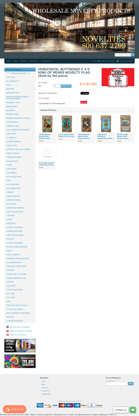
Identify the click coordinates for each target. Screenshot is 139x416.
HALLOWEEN (12, 173)
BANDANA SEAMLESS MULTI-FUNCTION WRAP (18, 98)
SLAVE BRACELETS (14, 263)
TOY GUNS (11, 297)
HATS (9, 181)
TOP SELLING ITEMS (14, 290)
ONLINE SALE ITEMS (15, 231)
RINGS (9, 251)
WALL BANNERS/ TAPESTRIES (18, 313)
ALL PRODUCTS (13, 81)
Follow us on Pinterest (18, 335)
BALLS (9, 85)
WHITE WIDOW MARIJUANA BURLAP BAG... (84, 137)
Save (84, 102)
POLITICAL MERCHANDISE (17, 247)
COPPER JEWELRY (14, 142)
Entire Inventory (12, 161)
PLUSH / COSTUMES (15, 243)
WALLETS (10, 317)
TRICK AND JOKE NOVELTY (17, 305)
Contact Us (34, 61)
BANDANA (11, 89)
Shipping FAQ (46, 61)
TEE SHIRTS (11, 286)
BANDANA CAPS (13, 93)
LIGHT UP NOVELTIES (15, 212)
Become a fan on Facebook (20, 327)
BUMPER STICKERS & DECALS (19, 118)
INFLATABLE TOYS (14, 188)
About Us (23, 61)
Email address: (110, 381)
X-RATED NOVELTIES (15, 321)
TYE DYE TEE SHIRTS (15, 309)
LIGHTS (9, 220)
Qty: (40, 86)
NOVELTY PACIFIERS (15, 227)
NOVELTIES (11, 223)
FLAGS (9, 165)
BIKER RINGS (12, 106)
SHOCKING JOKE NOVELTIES (18, 259)
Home (9, 61)
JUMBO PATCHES (13, 200)
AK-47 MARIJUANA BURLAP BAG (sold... (67, 136)
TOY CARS (11, 294)
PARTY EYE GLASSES (15, 235)
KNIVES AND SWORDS (15, 208)
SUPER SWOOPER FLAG (16, 278)
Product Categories (14, 70)
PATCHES (10, 239)
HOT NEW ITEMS (13, 184)
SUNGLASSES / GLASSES (16, 274)
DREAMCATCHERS (14, 157)
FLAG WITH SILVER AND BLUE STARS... (47, 164)
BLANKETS (11, 110)
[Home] (69, 50)
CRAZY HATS (12, 146)
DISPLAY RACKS (13, 153)
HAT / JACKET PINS (14, 177)
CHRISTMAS (11, 134)
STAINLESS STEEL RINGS (16, 266)
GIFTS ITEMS (11, 169)
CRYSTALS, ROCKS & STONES (18, 149)
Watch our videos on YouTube (21, 331)
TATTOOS (10, 282)
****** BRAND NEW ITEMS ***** (18, 73)
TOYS (9, 301)
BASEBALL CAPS (13, 103)
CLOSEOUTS (12, 138)
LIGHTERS (11, 216)
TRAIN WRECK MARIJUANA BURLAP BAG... (45, 137)
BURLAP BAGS (12, 122)
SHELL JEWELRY (13, 255)
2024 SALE (11, 77)
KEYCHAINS (11, 204)
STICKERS (11, 270)
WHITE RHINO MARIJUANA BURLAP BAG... (123, 137)
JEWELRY (10, 192)
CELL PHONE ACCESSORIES (18, 130)
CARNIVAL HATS (13, 126)
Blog (15, 61)
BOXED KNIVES (13, 114)
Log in (95, 61)
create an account (106, 61)
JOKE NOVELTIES (13, 196)
